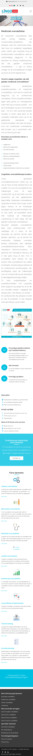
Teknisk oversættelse (9, 486)
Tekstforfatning (7, 624)
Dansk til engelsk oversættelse (9, 711)
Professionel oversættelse (8, 699)
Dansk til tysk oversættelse (8, 714)
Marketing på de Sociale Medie (9, 733)
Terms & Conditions (6, 739)
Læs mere (4, 496)
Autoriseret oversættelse (8, 696)
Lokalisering (4, 705)
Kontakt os (16, 458)
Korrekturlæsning (7, 648)
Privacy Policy (5, 742)
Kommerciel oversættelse (10, 578)
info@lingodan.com (12, 1)
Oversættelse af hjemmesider (12, 603)
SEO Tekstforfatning (6, 730)
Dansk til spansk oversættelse (9, 720)
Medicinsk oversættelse (10, 533)
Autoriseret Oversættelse (8, 727)
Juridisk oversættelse (9, 556)
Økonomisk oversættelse (10, 509)
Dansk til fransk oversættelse (9, 717)
